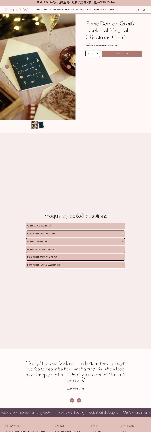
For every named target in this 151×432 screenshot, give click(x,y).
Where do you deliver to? (39, 226)
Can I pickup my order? (37, 241)
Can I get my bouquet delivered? (42, 249)
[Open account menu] (138, 9)
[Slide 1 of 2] (34, 125)
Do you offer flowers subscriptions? (44, 265)
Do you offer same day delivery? (42, 234)
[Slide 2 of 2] (41, 125)
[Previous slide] (7, 67)
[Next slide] (69, 67)
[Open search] (133, 9)
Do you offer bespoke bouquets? (42, 257)
